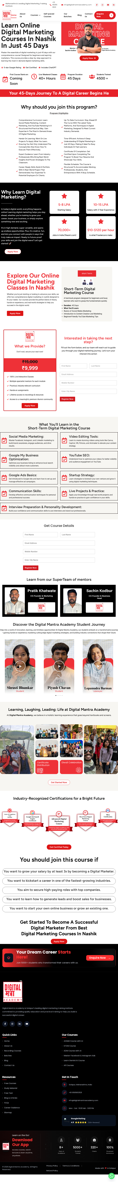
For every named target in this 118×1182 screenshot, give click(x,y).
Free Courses (10, 1083)
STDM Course (70, 1046)
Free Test (8, 1093)
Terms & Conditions (70, 1166)
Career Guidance (12, 1107)
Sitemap (8, 1112)
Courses (34, 15)
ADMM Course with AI (73, 1041)
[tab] (87, 273)
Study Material (10, 1088)
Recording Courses (12, 1050)
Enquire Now (100, 15)
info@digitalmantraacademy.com (78, 5)
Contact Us (89, 15)
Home (13, 15)
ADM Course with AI (72, 1050)
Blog (80, 15)
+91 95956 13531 (54, 4)
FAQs (6, 1102)
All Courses (69, 1065)
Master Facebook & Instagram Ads (79, 1055)
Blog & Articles (10, 1098)
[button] (3, 666)
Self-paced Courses (49, 15)
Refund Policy (52, 1170)
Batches (8, 1055)
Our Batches (68, 15)
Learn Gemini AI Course (74, 1060)
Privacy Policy (52, 1166)
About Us (22, 15)
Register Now (67, 399)
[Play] (20, 666)
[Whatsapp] (111, 1176)
